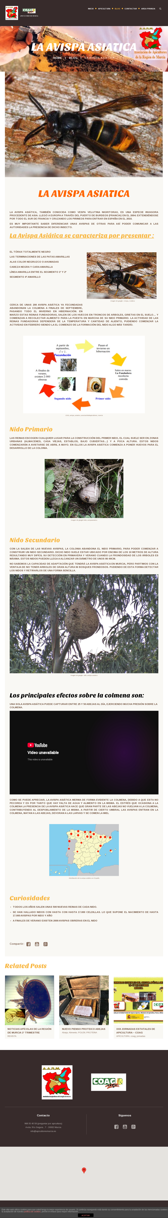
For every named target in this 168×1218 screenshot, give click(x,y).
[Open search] (160, 8)
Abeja (65, 1032)
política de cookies (32, 1211)
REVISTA (12, 1036)
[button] (84, 1170)
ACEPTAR (86, 1215)
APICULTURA (123, 1036)
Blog (73, 57)
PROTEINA (91, 1032)
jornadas (141, 1036)
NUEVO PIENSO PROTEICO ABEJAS (83, 1029)
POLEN (81, 1032)
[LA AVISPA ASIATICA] (84, 124)
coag (133, 1036)
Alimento (73, 1032)
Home (57, 57)
